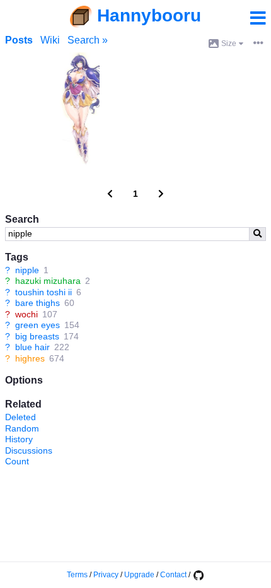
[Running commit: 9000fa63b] (198, 574)
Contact (173, 574)
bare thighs (37, 303)
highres (30, 358)
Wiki (50, 40)
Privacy (105, 574)
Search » (87, 40)
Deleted (20, 417)
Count (17, 461)
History (19, 439)
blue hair (32, 347)
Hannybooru (149, 15)
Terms (77, 574)
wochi (26, 314)
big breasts (37, 336)
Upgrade (139, 574)
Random (22, 428)
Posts (19, 40)
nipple (27, 270)
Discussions (28, 450)
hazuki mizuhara (48, 281)
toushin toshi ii (43, 292)
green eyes (37, 325)
